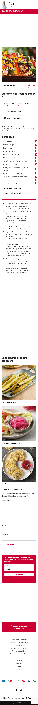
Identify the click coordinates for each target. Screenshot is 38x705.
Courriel (5, 535)
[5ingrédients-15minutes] (10, 681)
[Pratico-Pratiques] (4, 681)
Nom (4, 526)
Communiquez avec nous (19, 640)
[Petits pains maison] (19, 464)
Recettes (9, 10)
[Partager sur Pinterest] (8, 85)
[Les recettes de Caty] (5, 4)
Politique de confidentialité (19, 654)
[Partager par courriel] (14, 85)
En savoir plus (19, 627)
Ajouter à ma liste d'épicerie (12, 193)
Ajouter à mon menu (14, 118)
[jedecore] (29, 681)
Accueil (4, 10)
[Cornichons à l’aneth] (19, 382)
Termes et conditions (19, 651)
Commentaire (7, 500)
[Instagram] (21, 690)
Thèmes (19, 666)
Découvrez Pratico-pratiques (19, 642)
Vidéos (19, 669)
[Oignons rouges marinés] (19, 423)
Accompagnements (19, 10)
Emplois (19, 645)
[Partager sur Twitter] (5, 85)
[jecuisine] (23, 681)
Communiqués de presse (19, 648)
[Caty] (17, 681)
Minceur (19, 664)
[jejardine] (34, 681)
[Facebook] (16, 690)
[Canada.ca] (30, 697)
